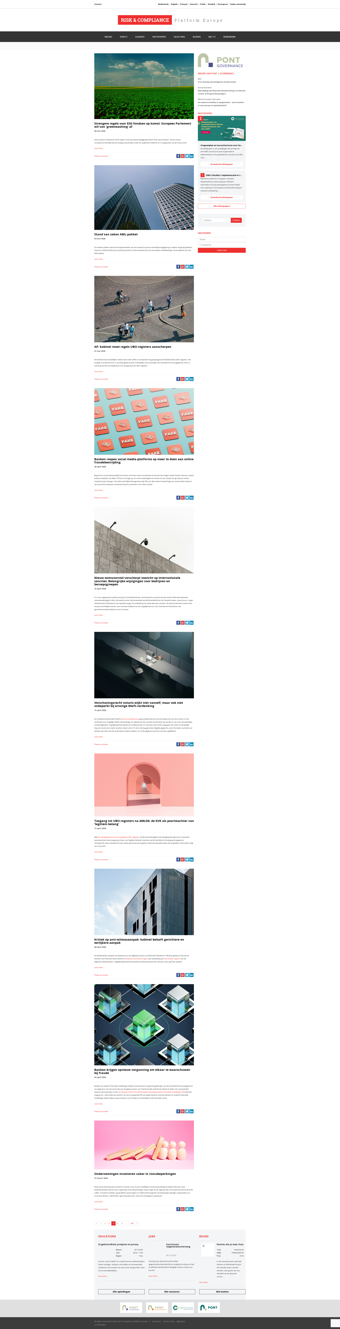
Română (211, 4)
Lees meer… (99, 148)
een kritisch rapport (172, 958)
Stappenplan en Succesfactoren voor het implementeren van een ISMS (222, 145)
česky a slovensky (238, 4)
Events (123, 36)
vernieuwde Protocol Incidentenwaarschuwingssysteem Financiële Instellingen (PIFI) (151, 1092)
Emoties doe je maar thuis (230, 1244)
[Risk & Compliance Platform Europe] (170, 20)
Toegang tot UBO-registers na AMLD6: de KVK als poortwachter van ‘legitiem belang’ (144, 822)
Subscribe (222, 250)
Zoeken (236, 220)
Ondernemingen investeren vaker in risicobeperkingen (135, 1174)
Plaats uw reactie (101, 156)
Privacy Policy (169, 1321)
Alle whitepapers (221, 206)
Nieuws (108, 36)
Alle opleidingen (121, 1291)
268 (132, 1223)
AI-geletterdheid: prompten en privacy (118, 1244)
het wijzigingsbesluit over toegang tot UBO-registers (118, 837)
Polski (202, 4)
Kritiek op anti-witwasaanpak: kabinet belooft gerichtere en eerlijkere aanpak (139, 941)
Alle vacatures (172, 1291)
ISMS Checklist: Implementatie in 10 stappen (224, 175)
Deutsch (194, 4)
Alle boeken (222, 1291)
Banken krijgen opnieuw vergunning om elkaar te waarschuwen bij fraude (142, 1071)
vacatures (179, 36)
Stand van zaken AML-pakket (116, 234)
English (174, 4)
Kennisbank (229, 36)
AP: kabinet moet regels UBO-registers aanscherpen (132, 347)
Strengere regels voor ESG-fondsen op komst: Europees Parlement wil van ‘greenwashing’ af (142, 125)
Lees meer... (103, 1276)
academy (139, 36)
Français (184, 4)
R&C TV (212, 36)
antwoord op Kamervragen (136, 958)
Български (223, 4)
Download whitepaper (222, 164)
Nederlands (163, 4)
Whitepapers (159, 36)
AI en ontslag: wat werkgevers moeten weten (217, 82)
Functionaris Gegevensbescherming (178, 1245)
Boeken (197, 36)
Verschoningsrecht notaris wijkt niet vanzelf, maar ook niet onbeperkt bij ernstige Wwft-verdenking (138, 704)
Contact (98, 4)
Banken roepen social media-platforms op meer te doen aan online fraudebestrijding (144, 460)
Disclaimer (156, 1321)
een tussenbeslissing (130, 719)
